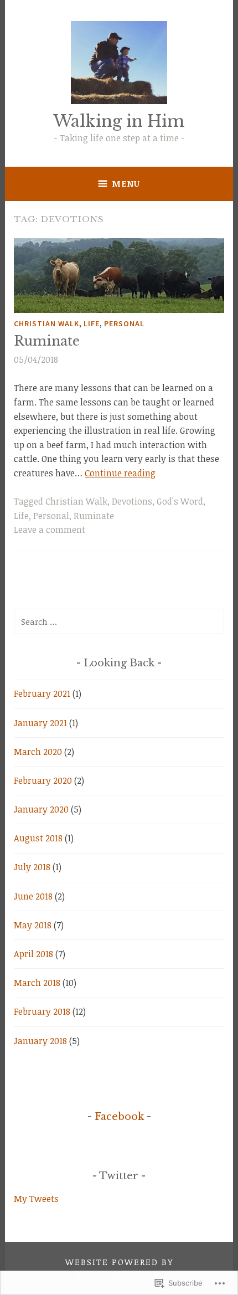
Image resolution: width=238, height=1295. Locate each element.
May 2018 (32, 925)
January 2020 (41, 809)
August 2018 (38, 838)
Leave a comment (49, 529)
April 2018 (33, 954)
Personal (124, 323)
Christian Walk (46, 323)
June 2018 (33, 896)
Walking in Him (119, 121)
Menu (126, 183)
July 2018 (32, 867)
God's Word (180, 501)
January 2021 (40, 723)
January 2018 (40, 1041)
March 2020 (38, 752)
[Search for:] (119, 621)
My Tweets (36, 1199)
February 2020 (43, 780)
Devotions (132, 501)
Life (92, 323)
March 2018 (37, 983)
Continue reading (120, 473)
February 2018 (42, 1011)
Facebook (119, 1117)
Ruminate (47, 341)
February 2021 (42, 693)
